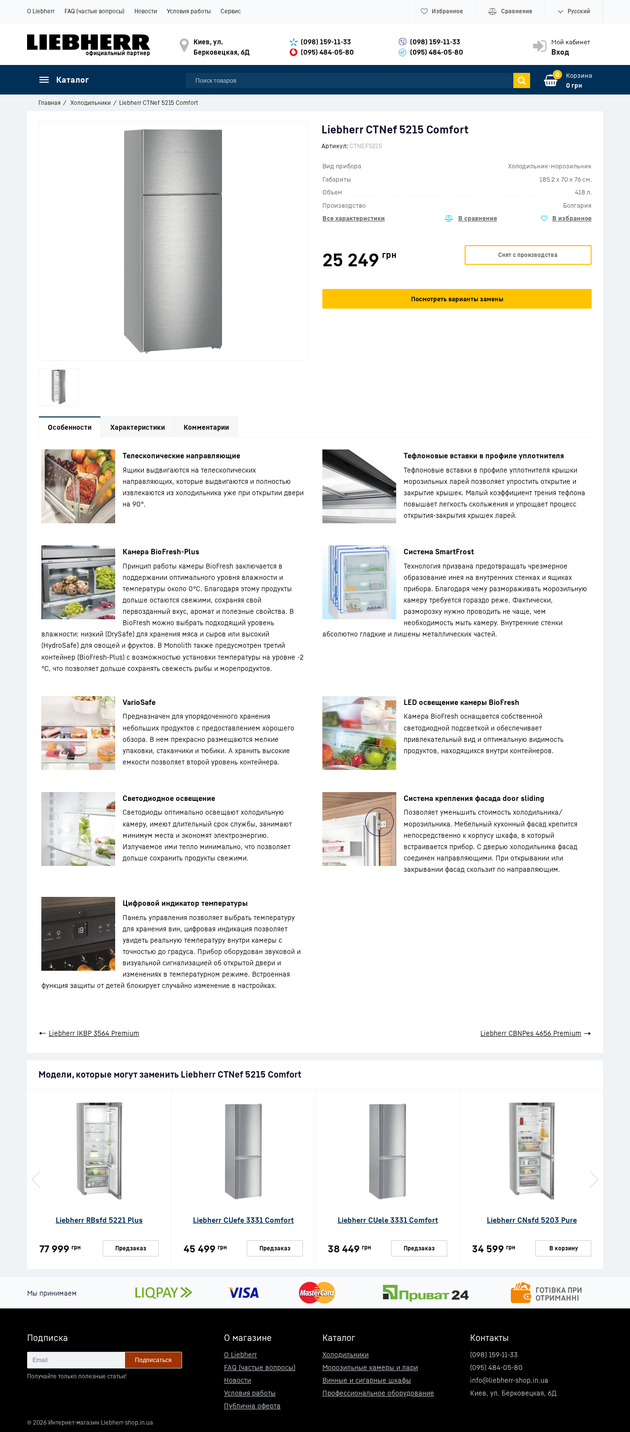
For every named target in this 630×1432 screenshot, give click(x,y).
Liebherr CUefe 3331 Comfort (243, 1219)
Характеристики (137, 427)
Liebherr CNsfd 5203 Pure (532, 1219)
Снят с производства (528, 254)
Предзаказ (130, 1248)
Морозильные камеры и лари (370, 1367)
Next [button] (593, 1179)
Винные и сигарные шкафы (366, 1380)
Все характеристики (353, 218)
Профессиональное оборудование (378, 1393)
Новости (145, 11)
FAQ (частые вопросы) (94, 11)
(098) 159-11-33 (326, 41)
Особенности (70, 427)
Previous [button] (37, 1179)
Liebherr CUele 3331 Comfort (388, 1219)
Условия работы (189, 11)
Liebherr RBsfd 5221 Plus (99, 1219)
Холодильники (345, 1354)
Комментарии (206, 427)
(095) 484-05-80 (327, 52)
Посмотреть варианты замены (457, 299)
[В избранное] (566, 218)
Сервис (230, 11)
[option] (58, 387)
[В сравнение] (471, 218)
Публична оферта (252, 1405)
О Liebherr (41, 11)
